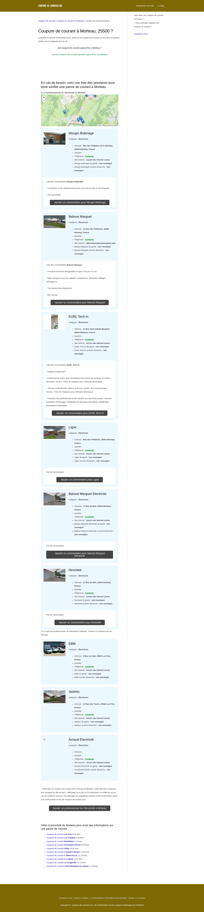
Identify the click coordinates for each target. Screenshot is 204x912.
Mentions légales (81, 898)
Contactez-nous (65, 898)
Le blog (161, 6)
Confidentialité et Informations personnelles (108, 898)
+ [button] (44, 97)
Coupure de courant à (63, 852)
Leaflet (99, 125)
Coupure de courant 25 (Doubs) (70, 21)
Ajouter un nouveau (136, 898)
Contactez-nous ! (141, 34)
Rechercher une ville (145, 6)
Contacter (89, 156)
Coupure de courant (46, 21)
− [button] (44, 100)
